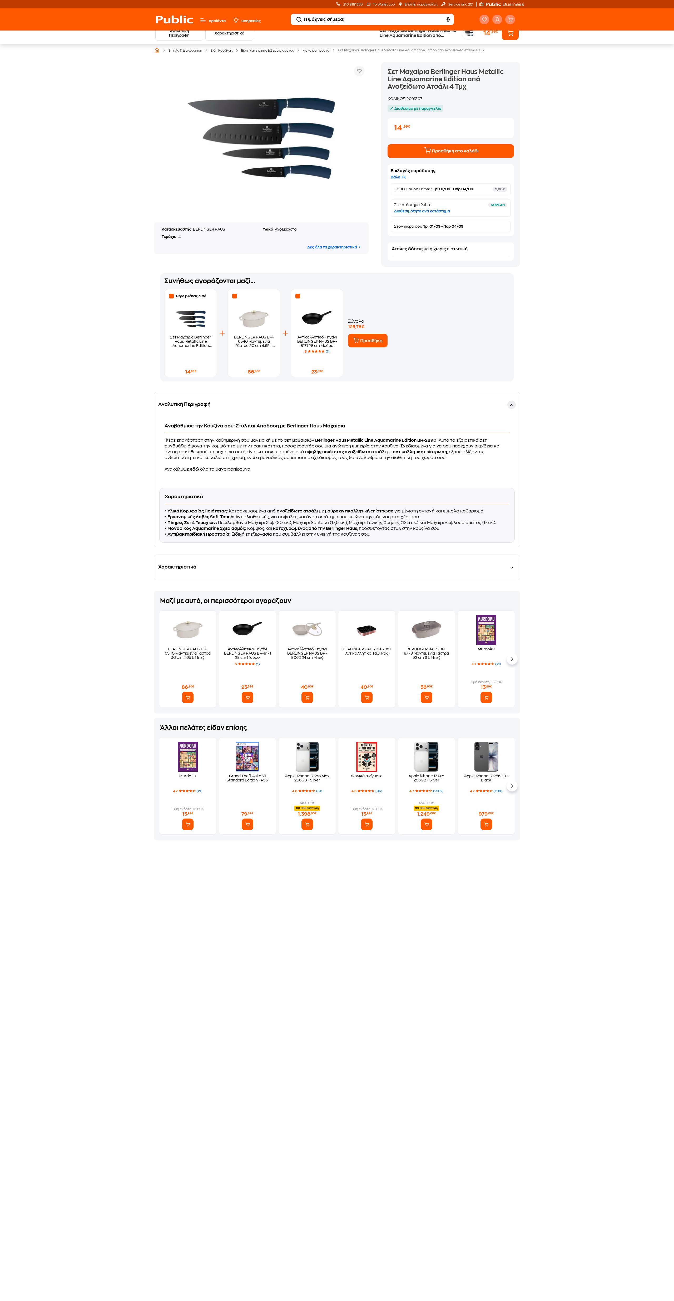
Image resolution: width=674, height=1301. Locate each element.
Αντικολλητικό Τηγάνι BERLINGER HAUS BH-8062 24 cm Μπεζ (307, 653)
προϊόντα (217, 21)
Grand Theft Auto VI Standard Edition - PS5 (247, 778)
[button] (504, 4)
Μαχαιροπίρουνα (316, 50)
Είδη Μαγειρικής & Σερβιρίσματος (267, 50)
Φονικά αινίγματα (367, 776)
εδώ (194, 469)
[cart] (510, 19)
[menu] (203, 20)
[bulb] (235, 20)
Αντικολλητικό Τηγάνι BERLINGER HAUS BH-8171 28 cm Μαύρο (317, 341)
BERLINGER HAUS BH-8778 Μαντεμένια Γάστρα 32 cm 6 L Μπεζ (426, 653)
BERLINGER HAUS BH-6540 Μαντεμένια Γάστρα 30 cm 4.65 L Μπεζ (188, 653)
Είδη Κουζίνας (222, 50)
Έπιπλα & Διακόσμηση (185, 50)
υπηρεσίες (251, 21)
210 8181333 (353, 4)
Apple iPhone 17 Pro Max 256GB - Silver (307, 778)
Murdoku (486, 649)
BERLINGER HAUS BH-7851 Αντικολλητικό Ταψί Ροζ (367, 651)
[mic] (448, 19)
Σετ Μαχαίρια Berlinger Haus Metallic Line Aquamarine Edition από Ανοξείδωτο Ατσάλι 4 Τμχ (190, 345)
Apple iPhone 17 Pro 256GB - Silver (426, 778)
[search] (299, 19)
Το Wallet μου (384, 4)
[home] (174, 19)
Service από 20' (460, 4)
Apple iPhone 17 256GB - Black (486, 778)
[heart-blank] (484, 19)
